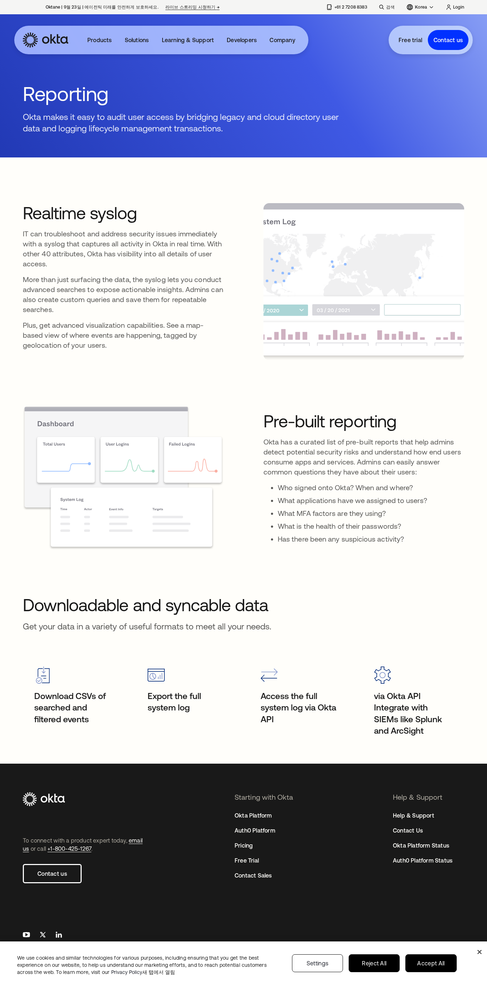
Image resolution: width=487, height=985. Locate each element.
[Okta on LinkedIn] (58, 935)
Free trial (410, 40)
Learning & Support (188, 40)
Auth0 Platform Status (422, 860)
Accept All (431, 963)
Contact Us (408, 830)
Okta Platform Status (421, 845)
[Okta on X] (42, 935)
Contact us (448, 40)
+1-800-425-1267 (69, 848)
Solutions (137, 40)
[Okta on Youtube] (26, 935)
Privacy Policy (143, 972)
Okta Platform (253, 815)
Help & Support (413, 815)
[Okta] (45, 39)
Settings (318, 963)
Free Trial (247, 860)
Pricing (244, 845)
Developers (242, 40)
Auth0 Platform (255, 830)
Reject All (374, 963)
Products (99, 40)
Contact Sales (253, 875)
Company (282, 40)
